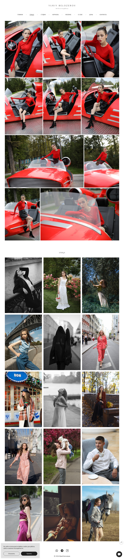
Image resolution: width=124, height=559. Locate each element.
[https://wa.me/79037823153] (57, 550)
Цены (91, 14)
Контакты (103, 14)
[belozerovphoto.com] (62, 7)
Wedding (68, 14)
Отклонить (11, 554)
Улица (32, 14)
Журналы (55, 14)
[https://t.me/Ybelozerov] (62, 550)
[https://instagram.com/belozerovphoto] (67, 550)
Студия (43, 14)
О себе (80, 14)
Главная (20, 14)
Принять (29, 554)
